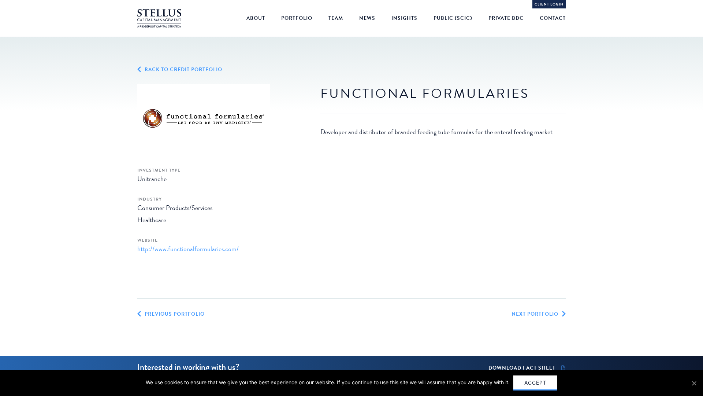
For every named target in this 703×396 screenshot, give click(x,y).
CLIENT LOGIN (549, 4)
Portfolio (296, 18)
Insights (404, 18)
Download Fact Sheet (521, 368)
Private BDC (506, 18)
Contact (553, 18)
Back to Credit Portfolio (183, 69)
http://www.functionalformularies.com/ (188, 249)
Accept (535, 383)
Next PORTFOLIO (535, 314)
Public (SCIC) (453, 18)
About (255, 18)
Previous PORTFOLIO (175, 314)
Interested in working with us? (188, 366)
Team (335, 18)
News (367, 18)
